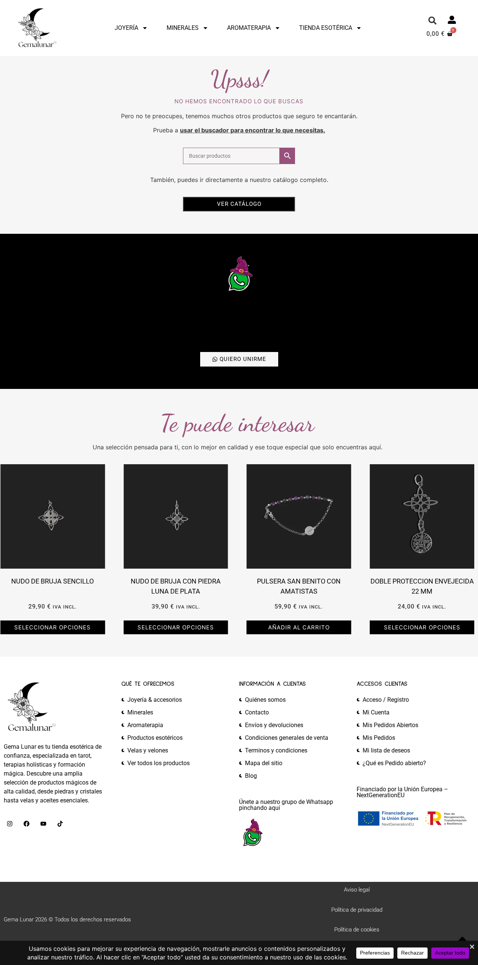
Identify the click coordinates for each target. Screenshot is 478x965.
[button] (432, 20)
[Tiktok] (60, 824)
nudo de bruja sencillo (52, 581)
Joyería (126, 27)
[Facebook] (26, 824)
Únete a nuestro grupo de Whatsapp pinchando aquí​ (286, 804)
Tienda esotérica (325, 27)
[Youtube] (43, 824)
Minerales (183, 27)
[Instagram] (10, 824)
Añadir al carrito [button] (299, 627)
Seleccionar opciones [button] (52, 627)
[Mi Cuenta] (452, 20)
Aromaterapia (249, 27)
